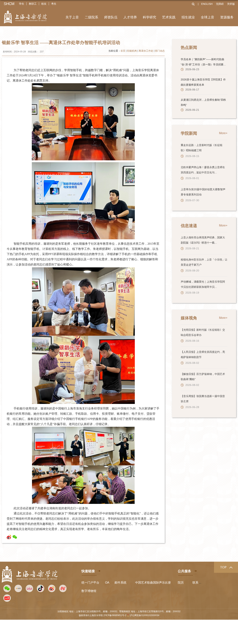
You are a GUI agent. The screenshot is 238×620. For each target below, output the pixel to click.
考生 (53, 3)
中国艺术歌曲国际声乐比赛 (153, 582)
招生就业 (188, 17)
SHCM (9, 4)
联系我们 (198, 582)
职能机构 (132, 50)
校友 (43, 3)
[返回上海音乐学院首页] (25, 14)
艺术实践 (169, 17)
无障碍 (220, 3)
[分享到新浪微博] (9, 537)
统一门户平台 (90, 582)
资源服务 (227, 17)
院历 (181, 582)
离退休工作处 (146, 50)
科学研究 (149, 17)
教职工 (33, 3)
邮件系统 (120, 582)
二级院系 (91, 17)
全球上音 (207, 17)
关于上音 (72, 17)
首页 (122, 50)
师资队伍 (111, 17)
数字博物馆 (88, 591)
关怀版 (231, 3)
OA (107, 582)
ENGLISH (207, 3)
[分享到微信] (14, 537)
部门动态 (160, 50)
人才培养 (130, 17)
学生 (21, 3)
